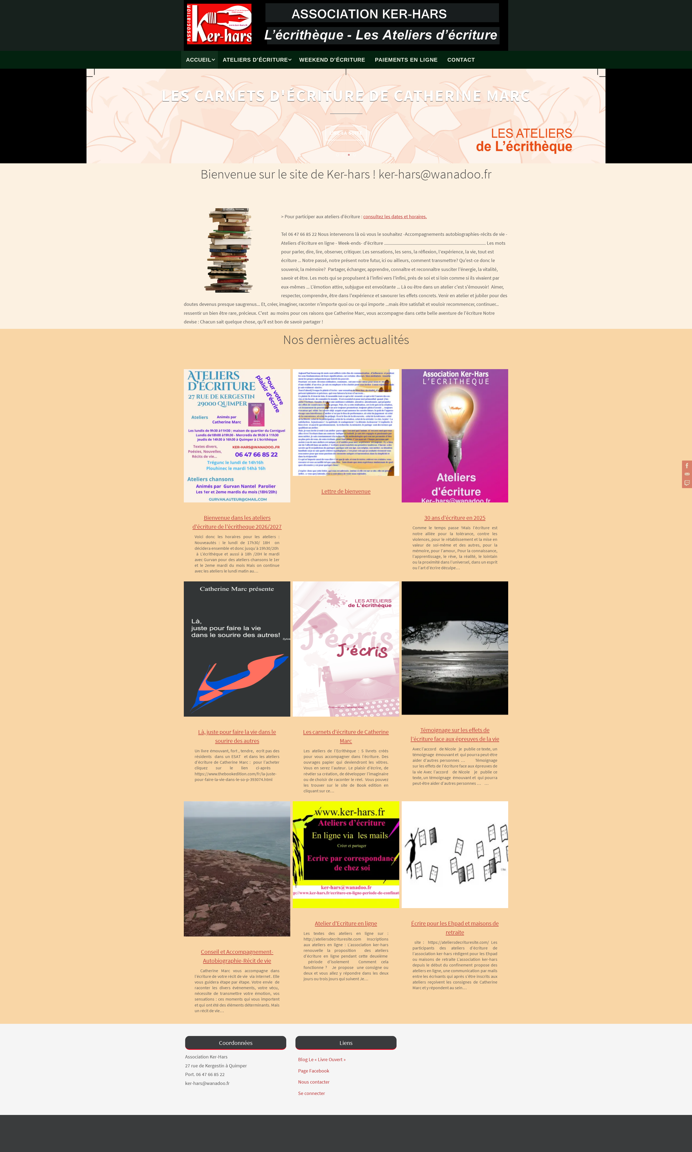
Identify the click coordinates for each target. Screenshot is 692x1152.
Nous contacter (314, 1082)
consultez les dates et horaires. (395, 216)
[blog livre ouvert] (686, 483)
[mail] (686, 474)
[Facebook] (686, 466)
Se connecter (311, 1093)
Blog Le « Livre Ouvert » (322, 1059)
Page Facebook (313, 1071)
